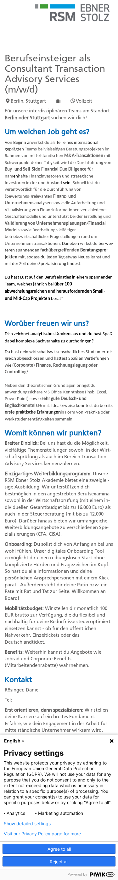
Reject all (59, 861)
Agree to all (59, 849)
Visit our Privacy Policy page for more (42, 833)
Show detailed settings (27, 823)
